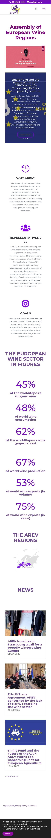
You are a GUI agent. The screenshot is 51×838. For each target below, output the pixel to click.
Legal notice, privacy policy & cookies (20, 806)
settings (36, 829)
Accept (8, 834)
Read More (25, 134)
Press (22, 99)
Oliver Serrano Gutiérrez (23, 96)
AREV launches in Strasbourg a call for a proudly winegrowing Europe (25, 646)
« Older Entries (11, 776)
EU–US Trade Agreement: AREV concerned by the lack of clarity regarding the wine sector (25, 701)
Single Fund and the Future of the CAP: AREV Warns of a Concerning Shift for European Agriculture (25, 85)
